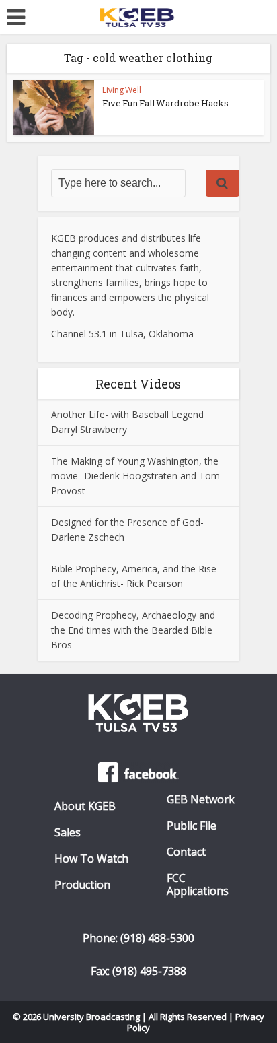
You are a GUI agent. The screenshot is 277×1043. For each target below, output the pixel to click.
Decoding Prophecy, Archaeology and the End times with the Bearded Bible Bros (133, 630)
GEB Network (201, 799)
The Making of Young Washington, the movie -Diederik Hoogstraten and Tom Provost (135, 476)
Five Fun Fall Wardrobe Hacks (165, 103)
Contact (186, 852)
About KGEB (85, 806)
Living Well (121, 90)
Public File (191, 825)
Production (82, 885)
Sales (67, 832)
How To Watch (91, 858)
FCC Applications (198, 885)
